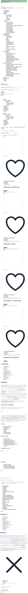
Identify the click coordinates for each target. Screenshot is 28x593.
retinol (7, 399)
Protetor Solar (9, 54)
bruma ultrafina (11, 386)
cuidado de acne (14, 389)
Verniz (5, 80)
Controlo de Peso (9, 65)
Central (7, 105)
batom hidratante (5, 386)
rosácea (10, 399)
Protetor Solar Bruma (10, 56)
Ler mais (5, 190)
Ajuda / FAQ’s (7, 438)
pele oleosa (13, 395)
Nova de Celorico (9, 102)
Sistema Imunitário (10, 74)
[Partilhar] (3, 591)
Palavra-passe (4, 89)
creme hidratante (18, 387)
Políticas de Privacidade (8, 442)
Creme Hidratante (9, 31)
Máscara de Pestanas (10, 46)
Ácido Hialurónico (5, 402)
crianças (9, 389)
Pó (6, 47)
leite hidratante (19, 391)
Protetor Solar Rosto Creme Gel (12, 59)
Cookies (5, 445)
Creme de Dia (9, 24)
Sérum (5, 77)
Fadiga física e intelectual (11, 68)
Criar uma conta (7, 85)
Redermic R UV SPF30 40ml (11, 357)
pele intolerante (8, 395)
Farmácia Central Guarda (9, 465)
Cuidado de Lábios (10, 41)
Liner (7, 45)
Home (5, 99)
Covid (4, 493)
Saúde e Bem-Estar (7, 63)
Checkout (5, 489)
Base (7, 38)
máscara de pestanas (15, 393)
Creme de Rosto (9, 30)
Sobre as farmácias (7, 100)
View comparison (4, 590)
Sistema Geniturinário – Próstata (12, 73)
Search (4, 581)
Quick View (6, 183)
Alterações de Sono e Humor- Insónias (14, 64)
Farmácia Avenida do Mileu (9, 466)
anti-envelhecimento (4, 385)
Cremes (5, 20)
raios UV (9, 547)
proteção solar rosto (21, 397)
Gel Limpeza (9, 16)
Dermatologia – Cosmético (11, 67)
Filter (2, 128)
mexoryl (10, 393)
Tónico (5, 79)
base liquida (24, 385)
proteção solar (12, 397)
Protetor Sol (6, 51)
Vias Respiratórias (10, 75)
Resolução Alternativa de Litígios (10, 443)
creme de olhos (11, 387)
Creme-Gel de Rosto (10, 32)
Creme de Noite (9, 27)
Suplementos (6, 78)
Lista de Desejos (6, 502)
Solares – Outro (9, 61)
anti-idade (10, 385)
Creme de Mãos (9, 26)
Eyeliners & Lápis (10, 44)
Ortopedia (6, 107)
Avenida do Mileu (10, 103)
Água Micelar (9, 36)
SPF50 (15, 399)
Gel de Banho (9, 15)
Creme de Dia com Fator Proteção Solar (14, 25)
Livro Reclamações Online (9, 444)
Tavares (7, 101)
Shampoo (8, 19)
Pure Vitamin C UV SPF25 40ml (12, 300)
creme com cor (20, 386)
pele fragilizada (12, 543)
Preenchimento (3, 397)
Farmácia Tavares (7, 464)
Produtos (5, 106)
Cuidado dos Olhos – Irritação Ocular (14, 66)
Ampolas (5, 12)
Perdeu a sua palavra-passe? (6, 93)
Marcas (5, 110)
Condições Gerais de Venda (9, 441)
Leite (7, 17)
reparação (4, 399)
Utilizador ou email (5, 87)
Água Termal (9, 37)
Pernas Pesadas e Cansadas (11, 70)
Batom (7, 39)
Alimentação (6, 11)
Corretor (8, 40)
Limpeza (8, 18)
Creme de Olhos (9, 29)
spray (19, 399)
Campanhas (6, 109)
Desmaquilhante (9, 43)
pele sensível (22, 395)
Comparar (5, 490)
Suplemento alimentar (8, 401)
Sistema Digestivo (10, 72)
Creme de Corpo (9, 23)
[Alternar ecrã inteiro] (1, 591)
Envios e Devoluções (8, 439)
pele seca (17, 395)
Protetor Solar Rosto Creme (12, 58)
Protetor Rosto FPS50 (10, 53)
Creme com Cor (9, 22)
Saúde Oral (8, 71)
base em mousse (19, 385)
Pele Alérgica (22, 393)
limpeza (3, 393)
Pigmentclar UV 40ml (9, 244)
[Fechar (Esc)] (4, 591)
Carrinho (4, 488)
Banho (5, 13)
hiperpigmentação (13, 391)
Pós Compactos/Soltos (10, 49)
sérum (17, 401)
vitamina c (23, 401)
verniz (20, 401)
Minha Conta (5, 504)
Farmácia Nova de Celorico (9, 468)
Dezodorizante (7, 33)
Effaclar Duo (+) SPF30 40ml (11, 187)
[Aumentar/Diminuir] (0, 591)
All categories (6, 10)
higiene (8, 391)
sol (12, 399)
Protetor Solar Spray (10, 60)
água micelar (11, 402)
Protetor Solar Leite (10, 57)
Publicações (6, 108)
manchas (7, 393)
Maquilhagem (6, 34)
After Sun (8, 52)
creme (16, 386)
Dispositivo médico (18, 540)
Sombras (8, 50)
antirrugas (14, 385)
